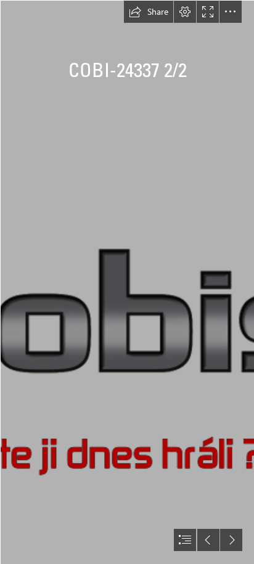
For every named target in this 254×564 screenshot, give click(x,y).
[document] (127, 282)
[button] (148, 12)
